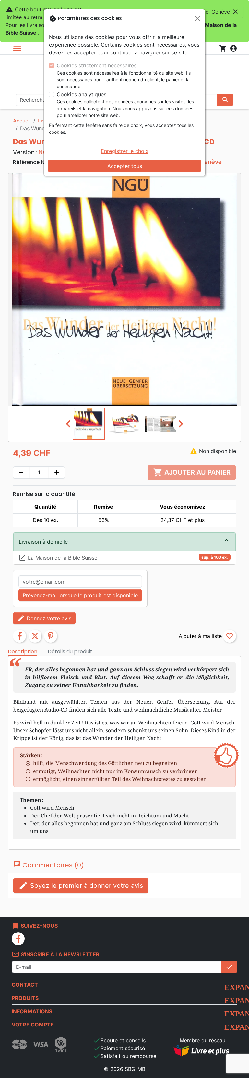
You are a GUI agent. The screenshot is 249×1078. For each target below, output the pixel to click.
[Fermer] (197, 18)
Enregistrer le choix (124, 151)
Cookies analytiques (81, 94)
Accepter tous (124, 166)
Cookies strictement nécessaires (96, 65)
